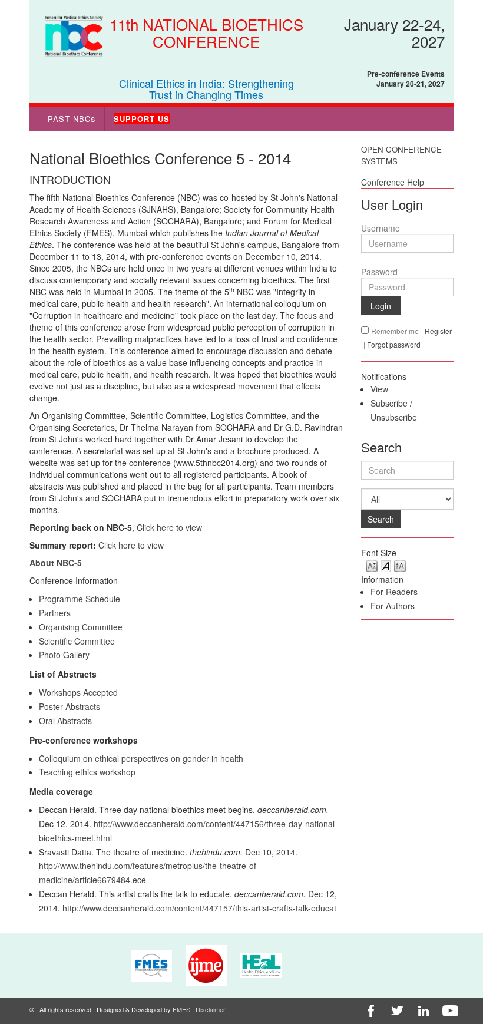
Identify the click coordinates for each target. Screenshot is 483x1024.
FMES (181, 1009)
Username (380, 228)
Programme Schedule (79, 599)
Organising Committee (81, 627)
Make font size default (386, 565)
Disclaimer (211, 1009)
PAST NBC (71, 118)
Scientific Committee (77, 641)
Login (380, 306)
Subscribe (389, 403)
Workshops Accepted (78, 692)
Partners (55, 613)
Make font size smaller (372, 565)
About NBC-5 (55, 563)
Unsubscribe (393, 417)
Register (438, 331)
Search (381, 519)
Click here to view (169, 527)
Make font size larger (400, 565)
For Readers (394, 591)
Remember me (395, 331)
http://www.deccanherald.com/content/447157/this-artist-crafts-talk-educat (199, 908)
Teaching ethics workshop (87, 772)
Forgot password (394, 344)
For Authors (392, 606)
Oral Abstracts (65, 720)
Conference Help (392, 182)
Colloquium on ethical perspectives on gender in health (141, 758)
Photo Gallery (64, 654)
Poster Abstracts (69, 706)
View (379, 389)
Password (379, 272)
